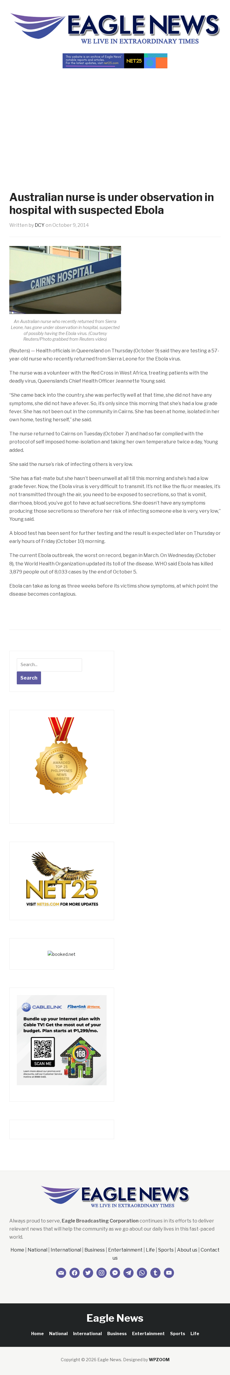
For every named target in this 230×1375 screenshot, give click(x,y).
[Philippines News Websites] (62, 761)
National (37, 1250)
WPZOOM (159, 1359)
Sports (166, 1250)
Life (150, 1250)
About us (187, 1250)
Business (94, 1250)
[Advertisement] (115, 119)
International (66, 1250)
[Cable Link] (62, 1039)
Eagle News (115, 1318)
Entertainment (125, 1250)
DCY (40, 225)
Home (17, 1250)
